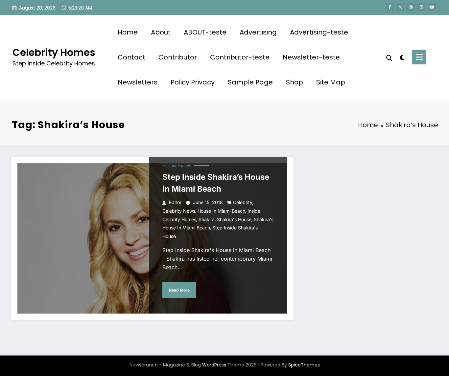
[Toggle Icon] (419, 57)
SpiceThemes (304, 365)
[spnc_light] (402, 56)
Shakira (207, 219)
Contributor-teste (240, 57)
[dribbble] (411, 7)
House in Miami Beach (221, 211)
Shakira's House (234, 219)
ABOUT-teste (205, 32)
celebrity (242, 202)
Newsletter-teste (311, 57)
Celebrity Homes (53, 52)
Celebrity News (176, 166)
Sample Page (250, 82)
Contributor (177, 57)
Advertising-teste (319, 32)
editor (175, 202)
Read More (179, 290)
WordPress (214, 365)
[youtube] (432, 7)
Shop (294, 82)
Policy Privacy (193, 82)
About (161, 32)
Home (128, 32)
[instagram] (421, 7)
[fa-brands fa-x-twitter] (400, 7)
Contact (131, 57)
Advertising (258, 32)
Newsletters (137, 82)
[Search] (389, 57)
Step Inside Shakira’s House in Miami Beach (215, 183)
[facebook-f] (390, 7)
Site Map (330, 82)
